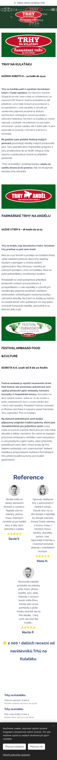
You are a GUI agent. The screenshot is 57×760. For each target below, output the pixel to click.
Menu (53, 9)
